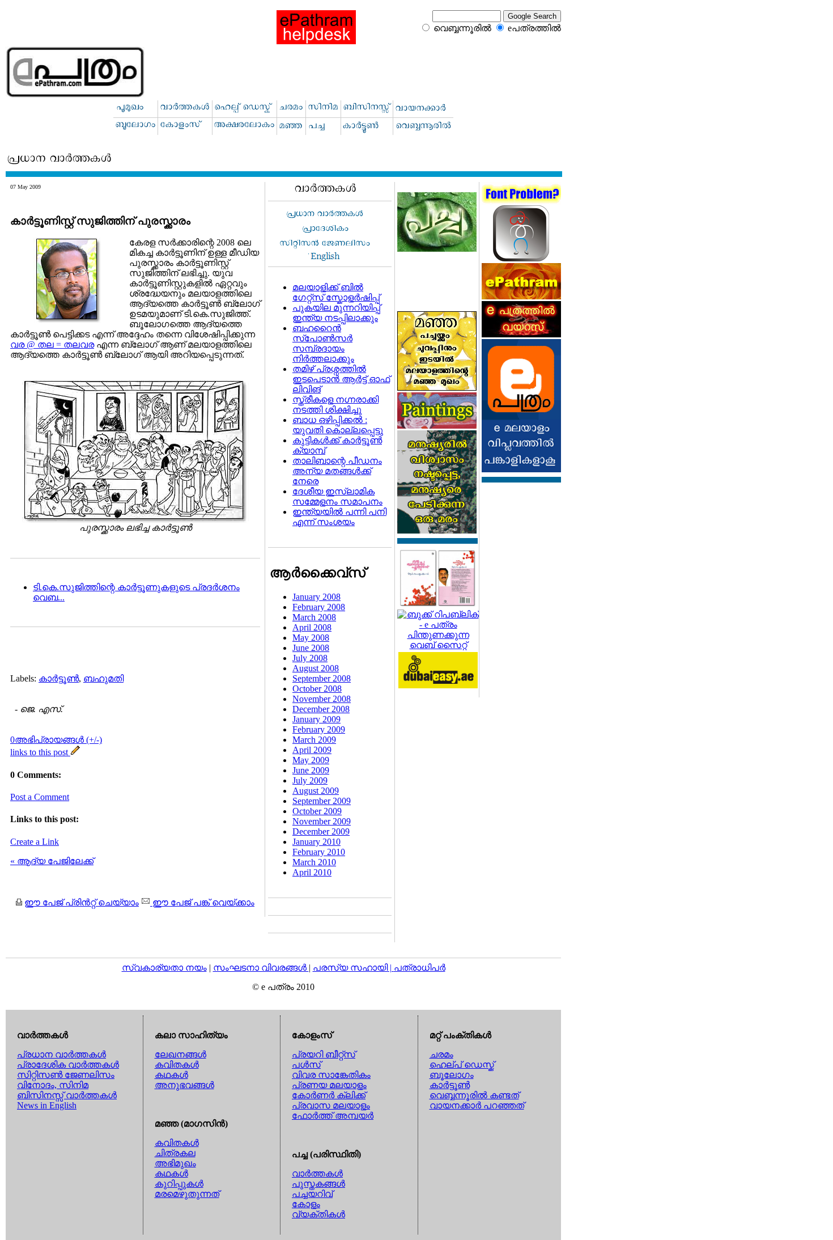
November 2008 (321, 699)
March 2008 (314, 617)
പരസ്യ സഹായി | (353, 967)
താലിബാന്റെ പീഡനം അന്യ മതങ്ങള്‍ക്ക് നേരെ (337, 471)
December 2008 (321, 709)
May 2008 (310, 637)
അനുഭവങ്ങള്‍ (184, 1085)
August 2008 (315, 668)
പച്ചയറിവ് (312, 1194)
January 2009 (316, 719)
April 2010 (312, 872)
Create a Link (34, 842)
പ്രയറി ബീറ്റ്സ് (323, 1054)
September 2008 (321, 678)
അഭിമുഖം (175, 1163)
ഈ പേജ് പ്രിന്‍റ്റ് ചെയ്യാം (81, 902)
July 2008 (310, 658)
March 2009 (314, 739)
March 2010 (314, 862)
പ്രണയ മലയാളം (329, 1085)
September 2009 (321, 801)
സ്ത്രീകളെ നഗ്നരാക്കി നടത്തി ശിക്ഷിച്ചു (335, 404)
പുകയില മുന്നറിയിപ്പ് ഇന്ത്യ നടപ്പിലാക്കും (336, 313)
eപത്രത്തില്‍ (534, 28)
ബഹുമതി (103, 678)
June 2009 (310, 770)
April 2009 (312, 750)
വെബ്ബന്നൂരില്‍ (462, 28)
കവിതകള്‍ (177, 1064)
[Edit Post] (75, 752)
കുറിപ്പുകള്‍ (179, 1183)
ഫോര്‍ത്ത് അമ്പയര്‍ (332, 1115)
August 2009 (315, 790)
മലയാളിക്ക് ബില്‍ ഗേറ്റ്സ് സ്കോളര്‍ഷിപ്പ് (336, 292)
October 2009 (317, 811)
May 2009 (310, 760)
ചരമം (441, 1054)
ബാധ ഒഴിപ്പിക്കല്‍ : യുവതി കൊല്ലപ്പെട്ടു (337, 425)
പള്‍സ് (306, 1064)
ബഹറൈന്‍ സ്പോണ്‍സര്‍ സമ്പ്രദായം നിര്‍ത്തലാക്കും (323, 343)
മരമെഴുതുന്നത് (187, 1194)
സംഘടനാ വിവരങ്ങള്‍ (261, 967)
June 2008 (310, 648)
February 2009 (318, 729)
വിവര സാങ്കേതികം (331, 1075)
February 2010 (318, 852)
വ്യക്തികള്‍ (318, 1214)
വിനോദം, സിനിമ (52, 1085)
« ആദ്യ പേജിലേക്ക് (52, 861)
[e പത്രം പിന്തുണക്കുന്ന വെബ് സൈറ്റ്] (438, 645)
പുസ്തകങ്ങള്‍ (318, 1183)
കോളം (306, 1204)
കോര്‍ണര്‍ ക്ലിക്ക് (329, 1095)
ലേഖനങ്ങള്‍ (180, 1054)
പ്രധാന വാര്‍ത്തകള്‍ (61, 1054)
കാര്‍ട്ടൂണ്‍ (59, 678)
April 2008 (312, 627)
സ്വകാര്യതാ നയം (164, 967)
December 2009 (321, 831)
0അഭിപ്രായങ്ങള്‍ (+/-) (56, 739)
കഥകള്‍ (171, 1075)
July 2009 (310, 780)
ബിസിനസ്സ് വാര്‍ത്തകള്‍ (67, 1095)
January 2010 (316, 842)
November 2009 (321, 821)
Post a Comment (39, 797)
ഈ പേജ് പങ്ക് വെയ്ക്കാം (202, 902)
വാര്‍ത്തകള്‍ (317, 1173)
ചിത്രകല (175, 1153)
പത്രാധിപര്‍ (419, 967)
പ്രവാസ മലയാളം (331, 1105)
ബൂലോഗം (452, 1075)
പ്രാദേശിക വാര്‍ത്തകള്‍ (68, 1064)
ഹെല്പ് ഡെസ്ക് (462, 1064)
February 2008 (318, 607)
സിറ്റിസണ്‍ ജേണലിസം (65, 1075)
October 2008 (317, 688)
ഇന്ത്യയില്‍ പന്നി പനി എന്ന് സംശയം (339, 517)
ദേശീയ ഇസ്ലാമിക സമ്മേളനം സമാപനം (337, 496)
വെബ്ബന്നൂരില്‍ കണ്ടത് (474, 1095)
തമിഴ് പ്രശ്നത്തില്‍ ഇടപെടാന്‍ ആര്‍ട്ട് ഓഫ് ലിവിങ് (341, 379)
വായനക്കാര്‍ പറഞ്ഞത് (477, 1105)
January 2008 (316, 597)
